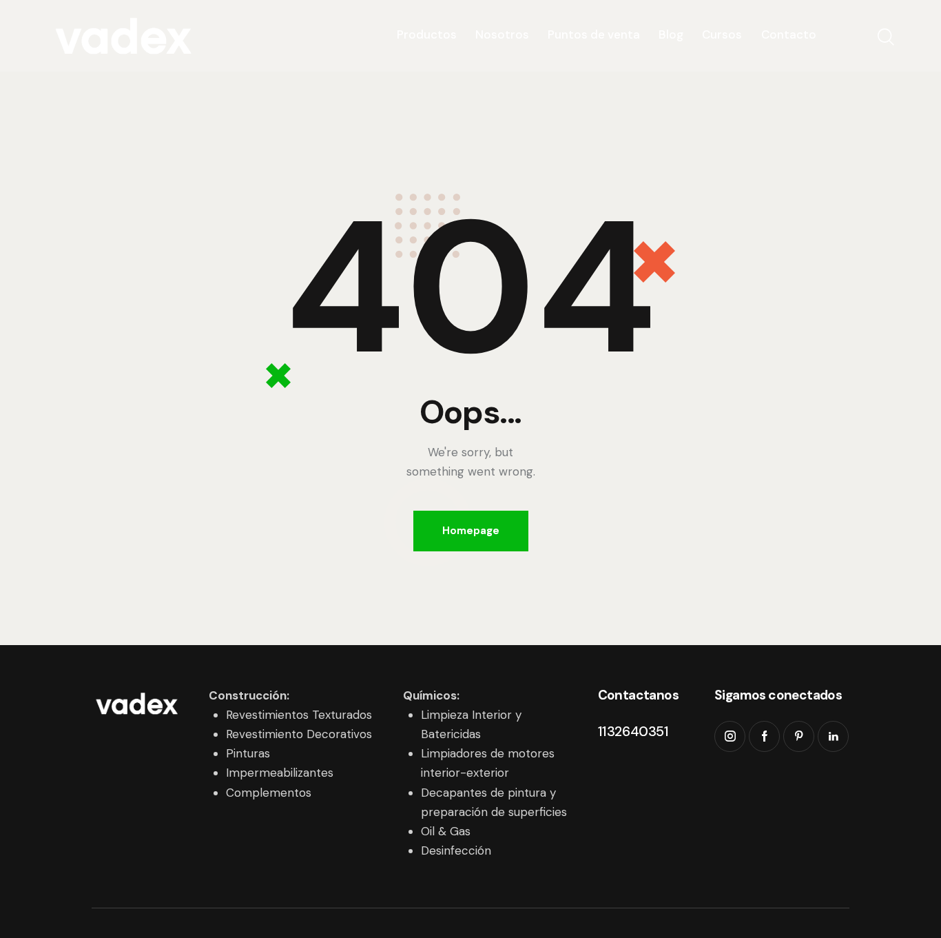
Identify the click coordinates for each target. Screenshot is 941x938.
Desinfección (456, 850)
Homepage (470, 531)
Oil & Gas (445, 831)
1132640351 (633, 731)
